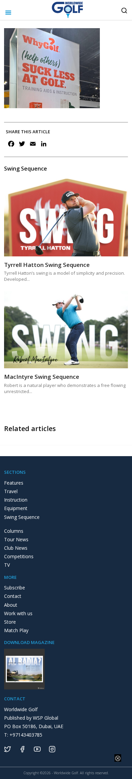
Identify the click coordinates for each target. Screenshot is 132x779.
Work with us (18, 613)
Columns (13, 531)
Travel (11, 491)
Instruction (15, 499)
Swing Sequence (22, 517)
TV (7, 565)
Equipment (15, 508)
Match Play (16, 630)
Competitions (19, 556)
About (10, 605)
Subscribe (14, 587)
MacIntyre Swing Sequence (41, 377)
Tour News (16, 539)
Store (10, 622)
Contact (12, 596)
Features (13, 483)
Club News (15, 548)
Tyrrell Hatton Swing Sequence (47, 265)
